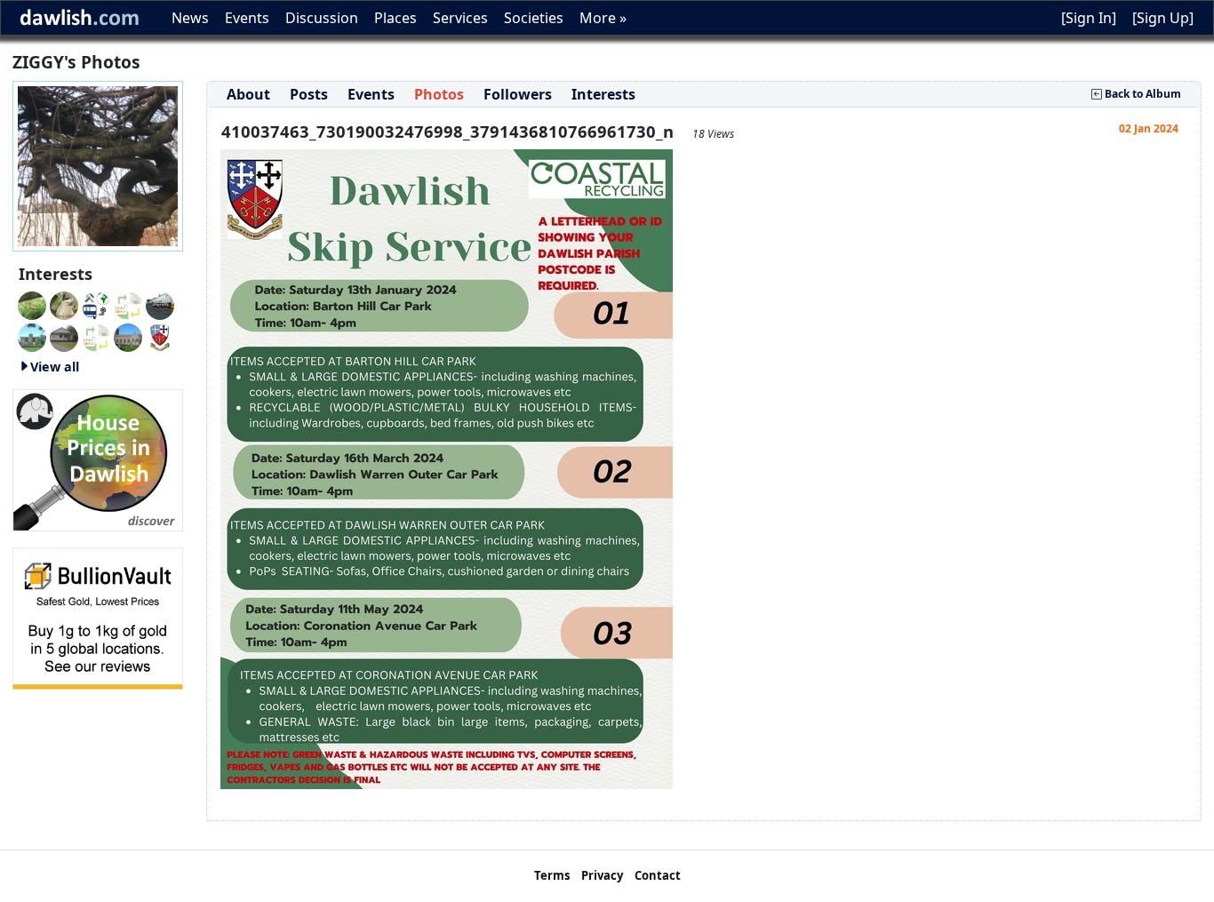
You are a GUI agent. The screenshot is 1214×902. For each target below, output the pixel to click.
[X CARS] (96, 304)
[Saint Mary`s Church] (64, 336)
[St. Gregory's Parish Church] (128, 336)
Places (395, 18)
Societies (533, 18)
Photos (439, 94)
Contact (658, 875)
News (190, 18)
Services (460, 18)
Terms (552, 875)
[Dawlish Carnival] (160, 304)
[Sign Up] (1163, 18)
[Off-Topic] (64, 304)
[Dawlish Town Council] (160, 336)
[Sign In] (1088, 18)
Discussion (321, 18)
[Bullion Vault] (97, 617)
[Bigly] (97, 458)
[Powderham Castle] (32, 336)
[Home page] (98, 164)
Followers (517, 94)
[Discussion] (32, 304)
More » (603, 18)
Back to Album (1141, 93)
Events (247, 18)
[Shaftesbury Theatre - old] (128, 304)
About (248, 94)
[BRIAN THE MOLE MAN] (96, 336)
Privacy (602, 875)
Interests (603, 94)
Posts (309, 94)
